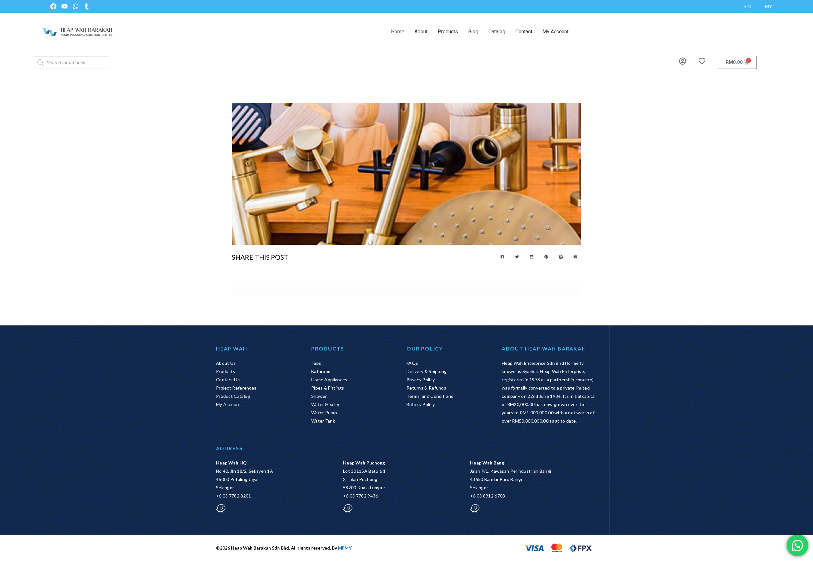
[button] (502, 257)
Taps (316, 363)
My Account (555, 32)
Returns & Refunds (426, 388)
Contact (523, 32)
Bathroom (321, 371)
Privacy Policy (420, 379)
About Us (226, 363)
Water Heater (325, 404)
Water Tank (323, 421)
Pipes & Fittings (327, 388)
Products (448, 32)
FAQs (412, 363)
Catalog (496, 32)
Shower (319, 396)
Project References (236, 388)
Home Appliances (329, 379)
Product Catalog (233, 396)
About (420, 32)
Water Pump (324, 412)
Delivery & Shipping (426, 371)
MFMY (345, 548)
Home (397, 32)
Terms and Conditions (429, 396)
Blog (473, 32)
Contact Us (228, 379)
